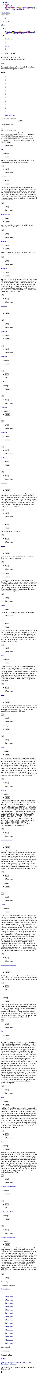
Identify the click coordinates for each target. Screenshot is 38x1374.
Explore (7, 4)
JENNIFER (3, 790)
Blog (2, 1362)
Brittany (3, 695)
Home (6, 2)
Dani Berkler (4, 306)
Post (8, 142)
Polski (23, 9)
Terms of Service (20, 1362)
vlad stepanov (4, 268)
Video (2, 138)
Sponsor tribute (5, 1289)
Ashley (2, 619)
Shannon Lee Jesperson (6, 840)
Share (20, 120)
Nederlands (15, 9)
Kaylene (3, 904)
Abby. (2, 993)
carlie (2, 149)
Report (7, 157)
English (9, 8)
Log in (7, 21)
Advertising (13, 1364)
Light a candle (5, 1351)
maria (2, 655)
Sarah (2, 520)
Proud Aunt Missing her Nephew (8, 965)
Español (24, 8)
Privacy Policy (9, 1362)
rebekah (3, 546)
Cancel (3, 142)
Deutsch (16, 8)
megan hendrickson (5, 176)
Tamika (2, 1097)
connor (2, 747)
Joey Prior (3, 241)
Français (9, 6)
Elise (2, 1031)
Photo (2, 134)
